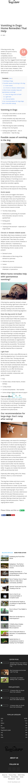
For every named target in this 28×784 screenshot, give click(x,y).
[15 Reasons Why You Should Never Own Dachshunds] (4, 707)
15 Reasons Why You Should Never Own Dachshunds (17, 706)
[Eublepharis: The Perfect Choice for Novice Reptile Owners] (5, 566)
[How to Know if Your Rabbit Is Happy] (5, 611)
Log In (18, 779)
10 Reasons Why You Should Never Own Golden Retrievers (17, 698)
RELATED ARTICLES (7, 552)
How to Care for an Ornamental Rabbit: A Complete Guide (15, 595)
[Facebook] (9, 769)
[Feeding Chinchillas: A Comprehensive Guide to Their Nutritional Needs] (5, 573)
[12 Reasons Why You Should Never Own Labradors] (5, 692)
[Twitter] (18, 769)
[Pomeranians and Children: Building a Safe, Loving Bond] (5, 680)
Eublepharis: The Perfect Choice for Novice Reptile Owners (16, 565)
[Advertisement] (14, 43)
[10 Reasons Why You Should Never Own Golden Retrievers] (5, 699)
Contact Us (6, 777)
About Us (4, 775)
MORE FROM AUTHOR (20, 552)
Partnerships (14, 777)
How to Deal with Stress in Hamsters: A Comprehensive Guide (17, 633)
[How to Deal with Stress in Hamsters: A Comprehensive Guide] (5, 633)
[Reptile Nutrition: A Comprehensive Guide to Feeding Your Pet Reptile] (5, 641)
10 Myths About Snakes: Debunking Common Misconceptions (16, 626)
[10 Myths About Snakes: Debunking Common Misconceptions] (5, 626)
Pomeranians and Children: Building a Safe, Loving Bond (17, 678)
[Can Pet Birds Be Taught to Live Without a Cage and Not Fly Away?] (5, 603)
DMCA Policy (21, 775)
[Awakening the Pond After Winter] (5, 558)
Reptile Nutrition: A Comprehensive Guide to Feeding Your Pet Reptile (16, 641)
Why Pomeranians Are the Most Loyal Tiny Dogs (18, 671)
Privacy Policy (12, 775)
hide (11, 78)
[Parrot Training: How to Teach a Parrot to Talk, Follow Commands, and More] (5, 581)
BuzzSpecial (11, 779)
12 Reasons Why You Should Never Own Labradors (17, 691)
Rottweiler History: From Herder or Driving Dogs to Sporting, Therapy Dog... (18, 664)
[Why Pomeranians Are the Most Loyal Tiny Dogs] (5, 672)
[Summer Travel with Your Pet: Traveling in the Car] (5, 588)
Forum (21, 777)
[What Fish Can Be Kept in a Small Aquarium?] (5, 618)
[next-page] (4, 647)
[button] (3, 2)
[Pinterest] (14, 769)
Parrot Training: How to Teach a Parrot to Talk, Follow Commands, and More (18, 580)
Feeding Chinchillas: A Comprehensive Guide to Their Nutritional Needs (18, 573)
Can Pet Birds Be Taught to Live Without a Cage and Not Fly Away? (17, 603)
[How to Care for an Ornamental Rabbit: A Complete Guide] (5, 596)
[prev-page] (2, 647)
